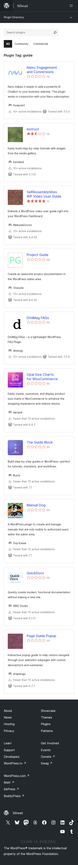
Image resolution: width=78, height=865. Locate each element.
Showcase (48, 711)
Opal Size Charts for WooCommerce (42, 377)
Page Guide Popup (41, 636)
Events (46, 750)
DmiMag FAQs (38, 318)
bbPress (11, 789)
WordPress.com (17, 776)
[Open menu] (72, 5)
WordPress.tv (15, 763)
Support (9, 750)
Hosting (9, 724)
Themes (46, 717)
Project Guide (37, 255)
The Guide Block (40, 442)
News (8, 717)
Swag (46, 763)
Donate (48, 757)
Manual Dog (36, 505)
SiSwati (18, 813)
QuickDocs (35, 573)
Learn (8, 743)
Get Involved (50, 743)
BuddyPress (14, 796)
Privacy (9, 731)
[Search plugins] (55, 32)
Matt (9, 782)
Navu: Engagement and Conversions (42, 69)
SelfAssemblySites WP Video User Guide (44, 194)
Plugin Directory (14, 17)
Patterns (47, 731)
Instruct (33, 129)
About (8, 711)
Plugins (46, 724)
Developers (12, 757)
